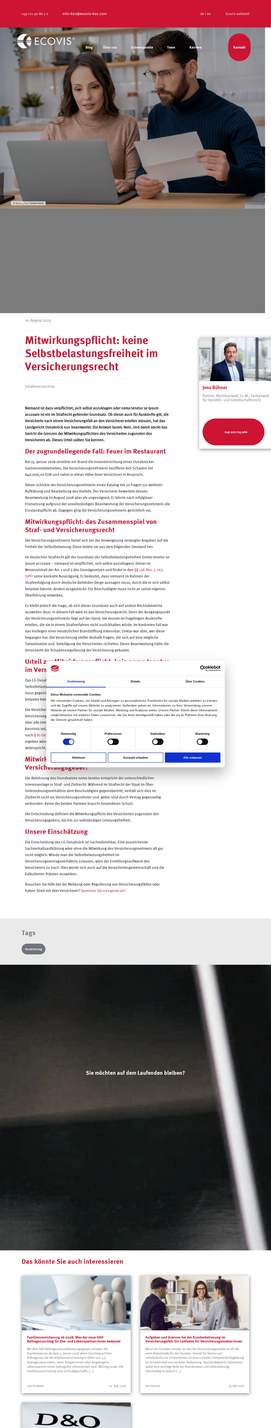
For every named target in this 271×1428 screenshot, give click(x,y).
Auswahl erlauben (135, 757)
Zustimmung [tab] (76, 681)
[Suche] (217, 47)
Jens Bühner (215, 387)
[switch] (113, 742)
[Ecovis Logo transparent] (46, 35)
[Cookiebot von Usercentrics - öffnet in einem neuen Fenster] (203, 668)
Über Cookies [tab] (195, 681)
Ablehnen (78, 757)
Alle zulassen (192, 757)
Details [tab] (135, 681)
